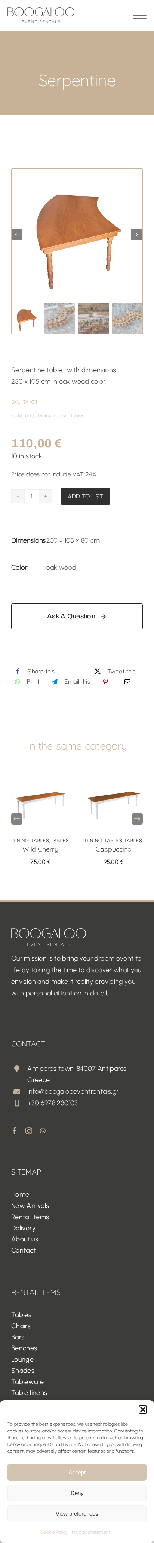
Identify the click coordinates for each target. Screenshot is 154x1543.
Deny (77, 1493)
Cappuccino (114, 849)
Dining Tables (53, 415)
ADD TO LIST (86, 496)
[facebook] (14, 1130)
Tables (77, 415)
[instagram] (28, 1130)
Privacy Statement (91, 1532)
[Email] (127, 681)
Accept (77, 1472)
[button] (143, 1409)
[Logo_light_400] (48, 932)
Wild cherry (40, 849)
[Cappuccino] (113, 775)
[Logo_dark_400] (40, 11)
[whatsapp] (43, 1130)
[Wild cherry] (40, 775)
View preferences (77, 1513)
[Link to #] (140, 15)
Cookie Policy (54, 1532)
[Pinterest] (105, 681)
